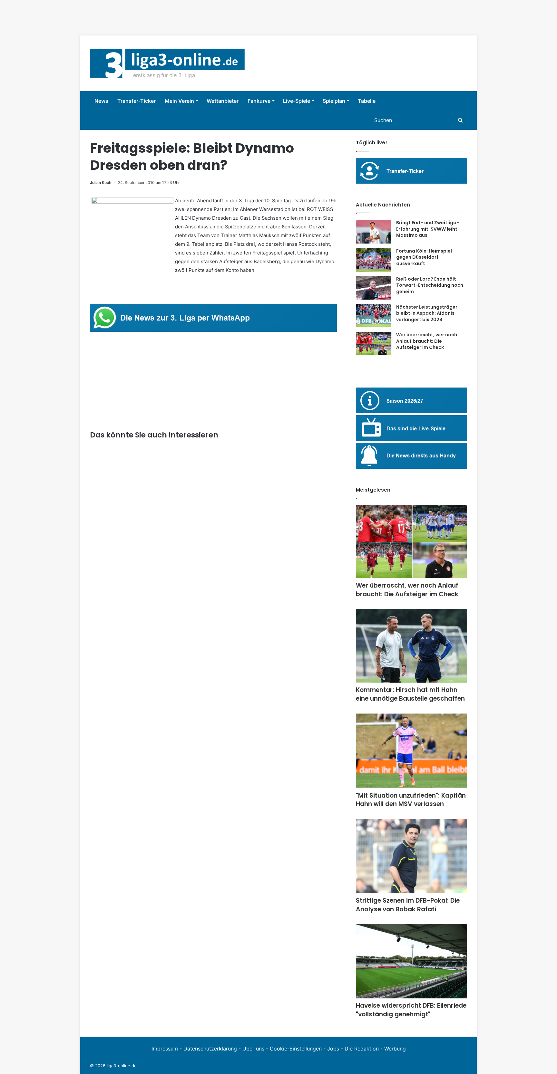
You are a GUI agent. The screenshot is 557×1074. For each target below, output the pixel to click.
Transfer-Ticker (136, 101)
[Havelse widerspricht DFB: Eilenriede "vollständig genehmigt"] (411, 961)
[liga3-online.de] (167, 63)
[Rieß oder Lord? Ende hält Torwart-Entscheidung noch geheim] (373, 288)
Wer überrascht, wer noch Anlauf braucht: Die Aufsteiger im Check (426, 340)
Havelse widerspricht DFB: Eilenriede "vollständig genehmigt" (411, 1010)
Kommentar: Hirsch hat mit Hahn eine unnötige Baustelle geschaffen (410, 694)
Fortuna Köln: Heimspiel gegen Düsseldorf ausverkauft (424, 257)
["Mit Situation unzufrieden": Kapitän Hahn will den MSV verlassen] (411, 751)
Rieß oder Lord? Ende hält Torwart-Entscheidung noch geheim (429, 285)
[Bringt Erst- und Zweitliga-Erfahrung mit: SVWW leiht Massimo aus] (373, 232)
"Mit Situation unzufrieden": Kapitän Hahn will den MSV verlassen (411, 800)
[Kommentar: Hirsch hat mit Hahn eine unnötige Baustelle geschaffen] (411, 646)
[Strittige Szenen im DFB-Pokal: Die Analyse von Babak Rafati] (411, 856)
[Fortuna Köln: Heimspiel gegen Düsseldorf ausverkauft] (373, 260)
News (101, 101)
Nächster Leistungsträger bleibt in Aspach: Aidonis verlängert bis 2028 (426, 313)
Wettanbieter (223, 101)
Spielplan (334, 101)
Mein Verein (179, 101)
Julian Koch (100, 182)
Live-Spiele (296, 101)
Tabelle (367, 101)
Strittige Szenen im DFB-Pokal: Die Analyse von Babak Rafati (408, 905)
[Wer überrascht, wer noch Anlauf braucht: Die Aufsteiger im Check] (373, 343)
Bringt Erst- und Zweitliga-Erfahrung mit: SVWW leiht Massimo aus (427, 228)
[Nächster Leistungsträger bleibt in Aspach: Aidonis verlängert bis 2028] (373, 316)
